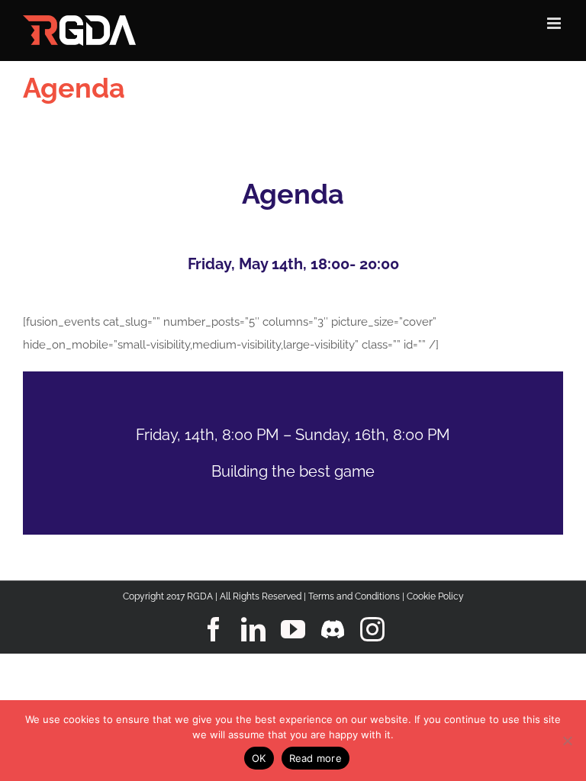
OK (259, 758)
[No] (567, 740)
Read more (315, 758)
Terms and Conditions (354, 596)
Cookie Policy (435, 596)
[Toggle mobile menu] (555, 23)
